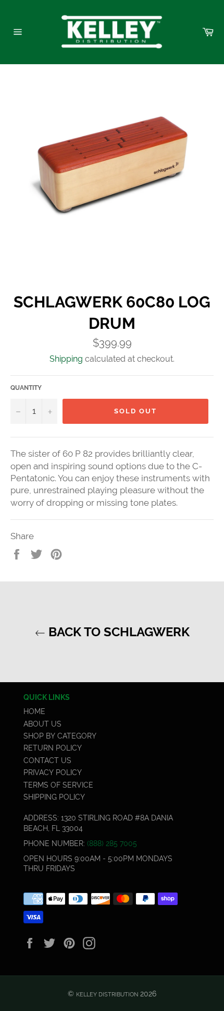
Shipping (66, 359)
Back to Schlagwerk (117, 631)
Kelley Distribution (107, 994)
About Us (42, 724)
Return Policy (52, 748)
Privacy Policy (52, 772)
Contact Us (47, 760)
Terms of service (58, 785)
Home (34, 711)
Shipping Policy (54, 797)
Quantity (26, 387)
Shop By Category (59, 736)
